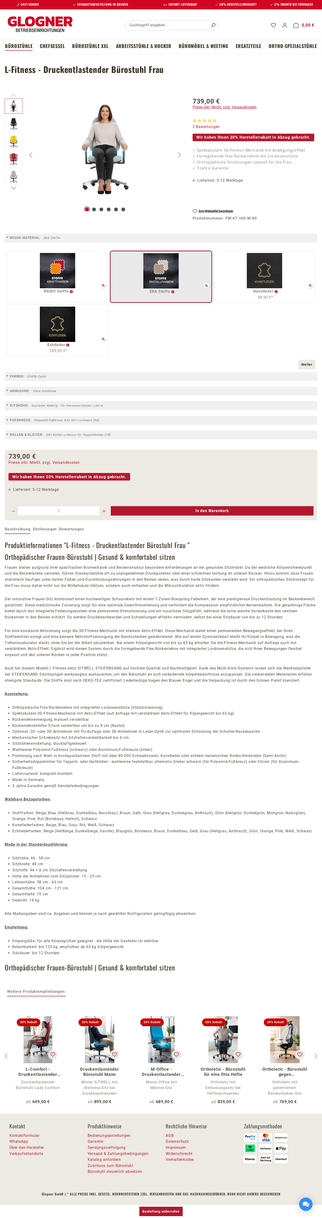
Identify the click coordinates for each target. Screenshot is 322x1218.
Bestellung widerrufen (161, 1211)
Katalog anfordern (104, 1159)
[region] (94, 154)
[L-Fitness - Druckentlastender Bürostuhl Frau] (105, 149)
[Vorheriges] (30, 154)
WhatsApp (18, 1141)
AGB (169, 1135)
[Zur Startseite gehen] (40, 24)
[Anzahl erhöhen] (104, 511)
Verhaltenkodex (180, 1159)
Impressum (176, 1147)
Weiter (306, 364)
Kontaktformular (24, 1135)
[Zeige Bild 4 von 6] (109, 209)
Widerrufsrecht (179, 1153)
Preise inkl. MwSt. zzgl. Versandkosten (224, 107)
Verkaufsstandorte (26, 1153)
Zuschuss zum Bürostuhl (110, 1165)
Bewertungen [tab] (71, 529)
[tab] (17, 529)
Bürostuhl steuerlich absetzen (115, 1171)
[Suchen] (213, 25)
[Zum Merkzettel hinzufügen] (53, 1054)
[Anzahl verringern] (13, 511)
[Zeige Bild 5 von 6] (116, 209)
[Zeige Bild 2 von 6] (94, 209)
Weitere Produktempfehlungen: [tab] (36, 991)
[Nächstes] (179, 154)
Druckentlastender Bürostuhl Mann (99, 1072)
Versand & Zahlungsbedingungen (118, 1153)
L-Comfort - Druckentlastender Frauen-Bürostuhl (37, 1072)
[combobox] (166, 25)
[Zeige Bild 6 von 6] (123, 209)
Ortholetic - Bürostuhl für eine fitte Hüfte (223, 1072)
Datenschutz (177, 1141)
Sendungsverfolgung (107, 1147)
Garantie (95, 1141)
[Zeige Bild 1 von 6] (87, 209)
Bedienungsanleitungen (109, 1135)
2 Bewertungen (206, 126)
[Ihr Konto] (284, 25)
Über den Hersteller (26, 1147)
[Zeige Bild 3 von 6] (101, 209)
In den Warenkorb (212, 511)
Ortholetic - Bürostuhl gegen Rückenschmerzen (284, 1072)
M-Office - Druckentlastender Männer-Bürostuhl (161, 1072)
